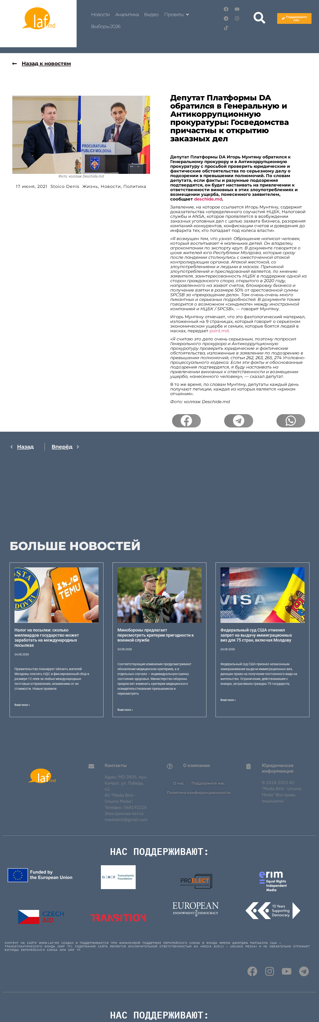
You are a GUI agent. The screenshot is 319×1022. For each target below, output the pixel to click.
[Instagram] (237, 18)
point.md (219, 330)
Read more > (22, 705)
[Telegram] (226, 18)
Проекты (174, 14)
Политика (134, 186)
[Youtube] (237, 9)
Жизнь (90, 186)
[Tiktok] (226, 28)
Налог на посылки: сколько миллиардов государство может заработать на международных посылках (46, 638)
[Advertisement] (45, 500)
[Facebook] (226, 9)
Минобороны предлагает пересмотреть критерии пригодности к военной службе (155, 635)
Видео (151, 14)
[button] (186, 421)
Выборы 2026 (105, 26)
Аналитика (126, 14)
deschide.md (208, 199)
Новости (100, 14)
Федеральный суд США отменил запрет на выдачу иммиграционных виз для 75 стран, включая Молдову (256, 635)
